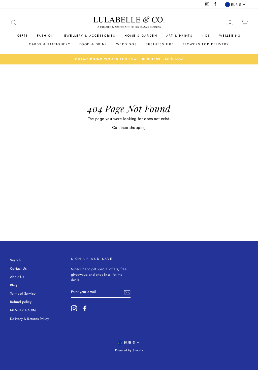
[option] (129, 59)
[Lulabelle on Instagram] (74, 308)
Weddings (126, 44)
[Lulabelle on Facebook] (85, 308)
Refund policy (20, 301)
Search (15, 260)
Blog (13, 285)
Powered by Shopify (129, 350)
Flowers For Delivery (206, 44)
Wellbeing (230, 35)
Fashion (45, 35)
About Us (17, 276)
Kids (206, 35)
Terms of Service (23, 293)
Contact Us (18, 268)
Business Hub (160, 44)
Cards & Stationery (49, 44)
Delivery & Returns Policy (29, 318)
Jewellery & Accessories (89, 35)
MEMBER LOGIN (23, 310)
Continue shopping (129, 127)
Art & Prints (179, 35)
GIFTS (22, 35)
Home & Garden (140, 35)
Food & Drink (93, 44)
